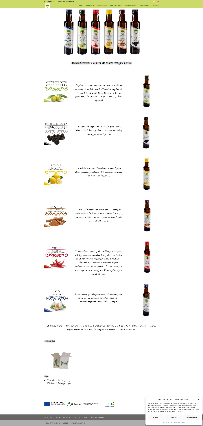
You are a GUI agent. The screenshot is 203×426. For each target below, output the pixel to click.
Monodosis (90, 6)
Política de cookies (166, 422)
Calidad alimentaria (97, 417)
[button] (199, 399)
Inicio (81, 6)
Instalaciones (144, 6)
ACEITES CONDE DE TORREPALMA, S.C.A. (69, 423)
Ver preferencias (191, 417)
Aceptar (156, 417)
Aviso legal (48, 417)
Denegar (174, 417)
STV (51, 423)
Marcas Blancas (116, 6)
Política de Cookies (80, 417)
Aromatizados (102, 6)
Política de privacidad (179, 422)
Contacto (155, 6)
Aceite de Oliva (130, 6)
